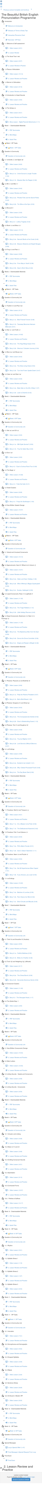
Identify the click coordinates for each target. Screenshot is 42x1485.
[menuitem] (1, 4)
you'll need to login (29, 1477)
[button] (1, 2)
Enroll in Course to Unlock (21, 1479)
